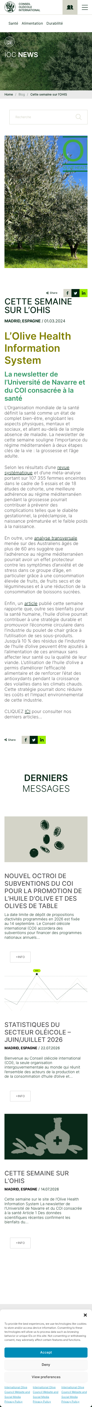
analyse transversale (55, 538)
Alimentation (32, 23)
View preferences (46, 1377)
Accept (46, 1352)
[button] (85, 1315)
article (31, 603)
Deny (46, 1364)
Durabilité (54, 23)
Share (53, 292)
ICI (27, 711)
